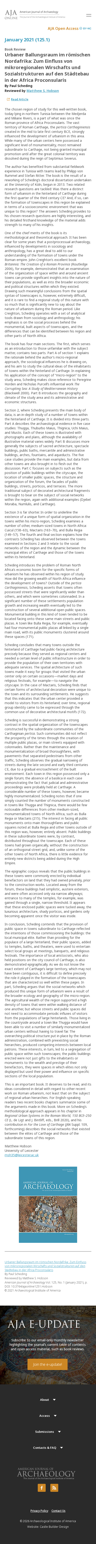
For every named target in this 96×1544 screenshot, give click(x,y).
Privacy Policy (39, 1511)
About (44, 1400)
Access (44, 1416)
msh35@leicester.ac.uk (22, 1155)
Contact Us (58, 1511)
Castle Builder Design (54, 1527)
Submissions (44, 1431)
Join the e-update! (47, 1364)
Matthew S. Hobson (43, 90)
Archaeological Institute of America (53, 1521)
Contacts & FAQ (44, 1447)
